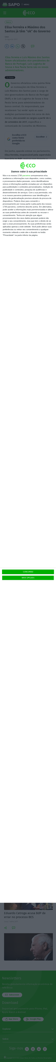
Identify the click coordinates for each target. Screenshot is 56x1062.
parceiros (26, 175)
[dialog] (28, 531)
